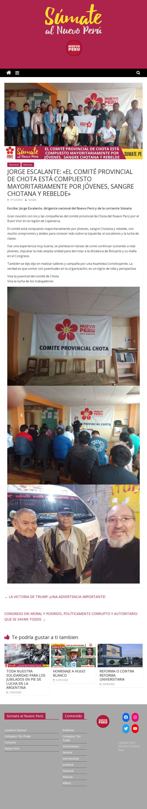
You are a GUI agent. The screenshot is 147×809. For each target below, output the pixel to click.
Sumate (32, 199)
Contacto (10, 742)
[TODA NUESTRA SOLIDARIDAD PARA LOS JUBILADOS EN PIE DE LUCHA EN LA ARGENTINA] (26, 646)
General (67, 752)
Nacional (14, 164)
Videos (67, 783)
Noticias (27, 164)
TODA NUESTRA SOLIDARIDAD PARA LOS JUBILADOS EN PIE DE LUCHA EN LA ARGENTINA (25, 679)
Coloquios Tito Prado (17, 736)
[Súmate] (8, 73)
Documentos (71, 746)
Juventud (68, 764)
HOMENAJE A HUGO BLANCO (69, 673)
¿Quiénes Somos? (15, 730)
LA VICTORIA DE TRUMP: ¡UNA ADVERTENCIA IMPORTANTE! (54, 596)
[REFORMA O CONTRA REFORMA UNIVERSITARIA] (120, 646)
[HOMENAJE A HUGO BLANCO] (73, 646)
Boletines (68, 730)
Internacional (71, 758)
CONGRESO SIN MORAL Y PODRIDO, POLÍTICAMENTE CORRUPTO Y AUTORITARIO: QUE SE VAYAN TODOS (71, 616)
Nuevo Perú (11, 748)
